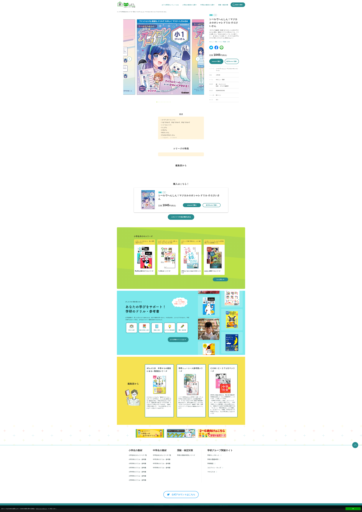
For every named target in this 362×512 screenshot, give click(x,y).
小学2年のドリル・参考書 (137, 463)
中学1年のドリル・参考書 (161, 459)
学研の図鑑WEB (212, 459)
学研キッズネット (213, 455)
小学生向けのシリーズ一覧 (138, 455)
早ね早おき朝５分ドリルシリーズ (144, 271)
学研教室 (210, 463)
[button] (198, 59)
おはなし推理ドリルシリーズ (212, 271)
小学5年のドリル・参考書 (137, 476)
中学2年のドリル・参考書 (161, 463)
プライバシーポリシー (41, 508)
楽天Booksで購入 (231, 61)
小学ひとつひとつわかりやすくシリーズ (191, 272)
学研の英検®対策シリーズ (186, 455)
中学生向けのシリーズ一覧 (162, 455)
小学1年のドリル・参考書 (137, 459)
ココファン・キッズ (214, 467)
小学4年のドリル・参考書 (137, 472)
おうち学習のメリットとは (177, 339)
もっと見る (219, 279)
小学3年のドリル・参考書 (137, 467)
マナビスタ (211, 472)
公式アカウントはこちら (183, 494)
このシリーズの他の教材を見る (181, 217)
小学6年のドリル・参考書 (137, 480)
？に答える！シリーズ (164, 271)
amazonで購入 (216, 61)
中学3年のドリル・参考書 (161, 467)
